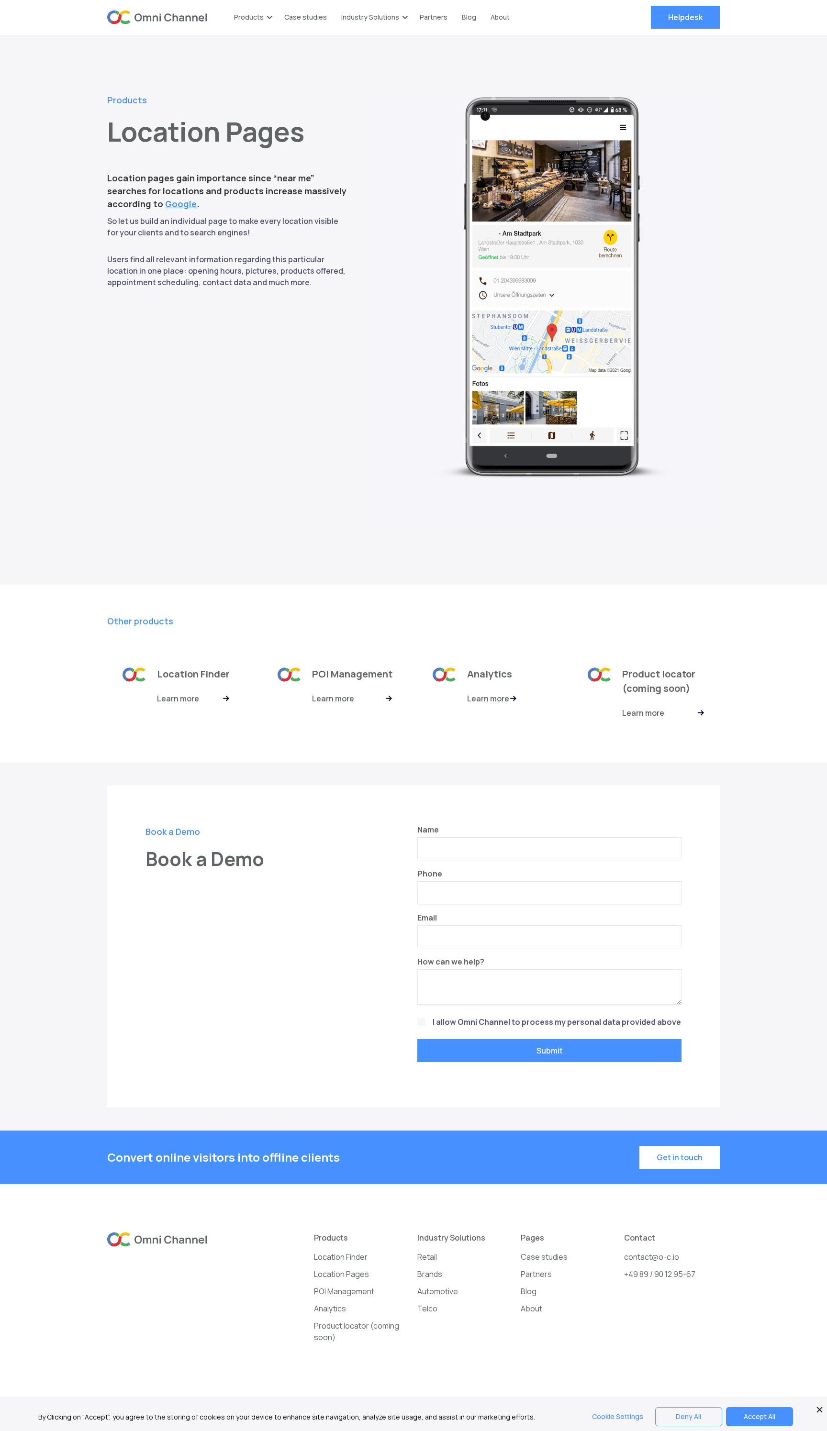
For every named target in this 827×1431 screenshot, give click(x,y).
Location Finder (341, 1257)
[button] (252, 17)
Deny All (688, 1416)
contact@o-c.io (651, 1257)
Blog (469, 17)
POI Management (344, 1291)
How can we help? (450, 961)
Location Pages (341, 1274)
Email (427, 917)
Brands (429, 1274)
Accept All (759, 1416)
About (500, 17)
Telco (427, 1308)
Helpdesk (685, 17)
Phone (429, 873)
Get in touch (680, 1157)
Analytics (330, 1308)
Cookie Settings (617, 1416)
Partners (433, 17)
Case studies (305, 17)
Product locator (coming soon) (356, 1331)
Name (428, 829)
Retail (427, 1257)
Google (181, 204)
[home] (157, 17)
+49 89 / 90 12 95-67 (659, 1274)
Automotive (437, 1291)
